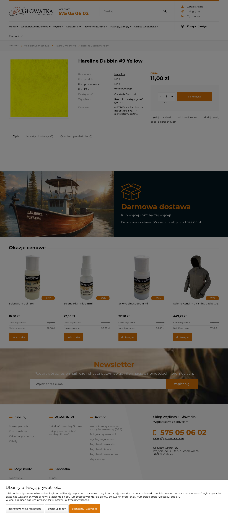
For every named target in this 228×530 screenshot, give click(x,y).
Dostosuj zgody (57, 508)
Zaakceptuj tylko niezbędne (25, 508)
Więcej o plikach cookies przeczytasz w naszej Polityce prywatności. (48, 499)
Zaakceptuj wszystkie (84, 508)
